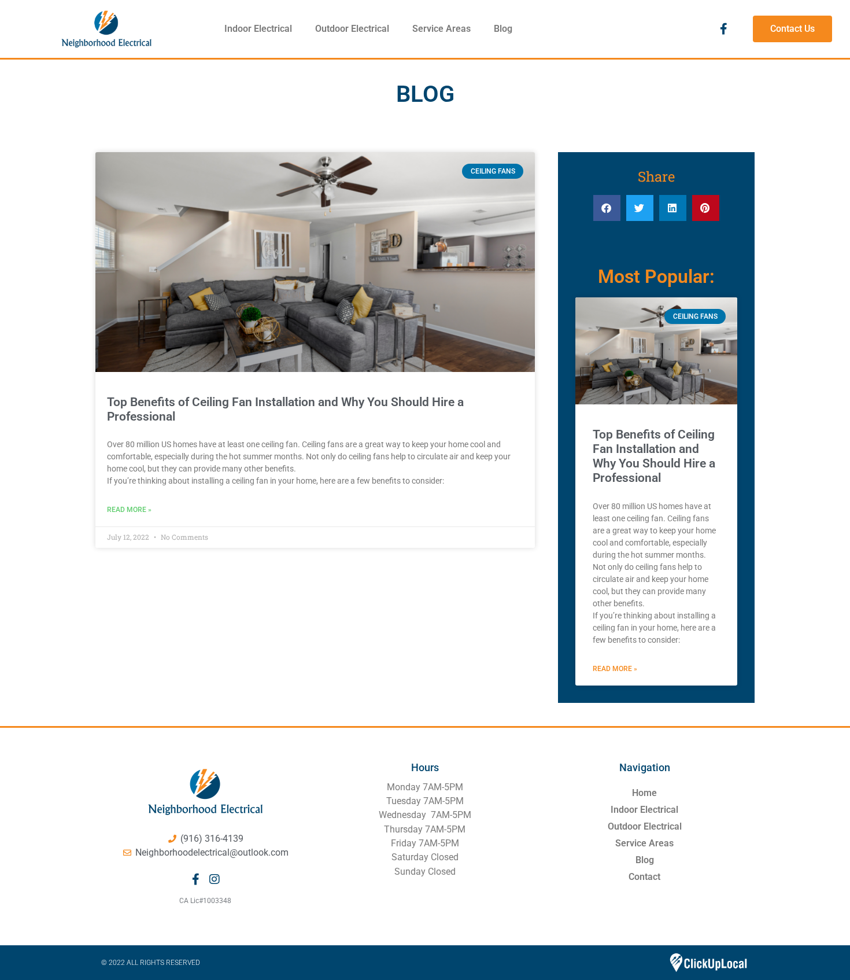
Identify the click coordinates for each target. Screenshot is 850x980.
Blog (503, 28)
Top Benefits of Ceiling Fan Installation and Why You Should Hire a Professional (654, 456)
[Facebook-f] (723, 28)
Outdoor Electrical (352, 28)
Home (644, 792)
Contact (644, 876)
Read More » (129, 510)
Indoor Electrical (258, 28)
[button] (606, 208)
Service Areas (441, 28)
